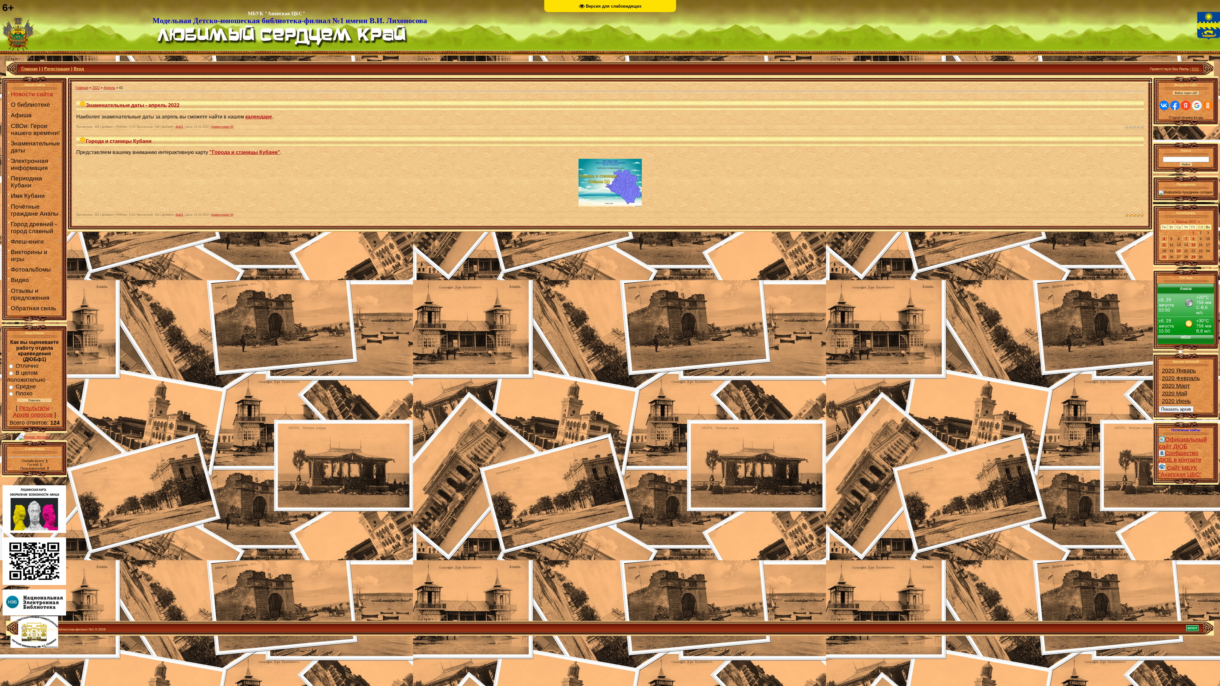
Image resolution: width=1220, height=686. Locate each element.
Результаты (34, 408)
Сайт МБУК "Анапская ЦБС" (1180, 471)
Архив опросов (33, 415)
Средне (26, 386)
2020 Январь (1179, 370)
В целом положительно (26, 376)
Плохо (24, 393)
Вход (79, 68)
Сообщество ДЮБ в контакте (1180, 456)
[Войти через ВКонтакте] (1164, 105)
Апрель (109, 88)
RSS (1195, 69)
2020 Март (1176, 386)
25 (1164, 257)
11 (1164, 245)
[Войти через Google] (1197, 105)
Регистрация (57, 68)
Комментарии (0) (222, 126)
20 (1179, 251)
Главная (29, 68)
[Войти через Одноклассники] (1208, 105)
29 (1193, 257)
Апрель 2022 (1186, 222)
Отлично (27, 366)
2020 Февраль (1181, 378)
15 (1193, 245)
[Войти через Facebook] (1175, 105)
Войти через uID (1186, 93)
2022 (96, 88)
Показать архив (1176, 409)
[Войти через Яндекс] (1185, 105)
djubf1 (179, 126)
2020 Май (1174, 393)
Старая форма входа (1186, 117)
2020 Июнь (1176, 401)
